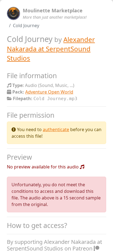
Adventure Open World (49, 92)
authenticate (56, 129)
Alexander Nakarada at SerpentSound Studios (51, 49)
